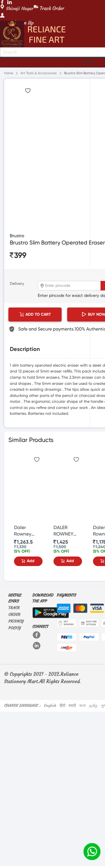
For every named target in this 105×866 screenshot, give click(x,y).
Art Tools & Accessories (38, 73)
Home (8, 73)
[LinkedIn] (37, 646)
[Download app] (50, 611)
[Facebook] (37, 635)
